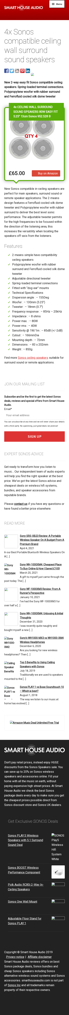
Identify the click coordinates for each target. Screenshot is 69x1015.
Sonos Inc (14, 985)
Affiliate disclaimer (40, 957)
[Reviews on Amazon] (32, 164)
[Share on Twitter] (12, 71)
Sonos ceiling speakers (33, 357)
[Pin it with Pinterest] (22, 71)
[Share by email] (33, 75)
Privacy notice (15, 957)
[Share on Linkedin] (28, 71)
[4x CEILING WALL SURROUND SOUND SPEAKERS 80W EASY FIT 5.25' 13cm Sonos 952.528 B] (32, 135)
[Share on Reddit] (17, 71)
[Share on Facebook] (6, 71)
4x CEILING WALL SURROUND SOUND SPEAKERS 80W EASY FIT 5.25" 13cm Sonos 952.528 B (35, 111)
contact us (20, 504)
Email (8, 409)
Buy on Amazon (48, 173)
